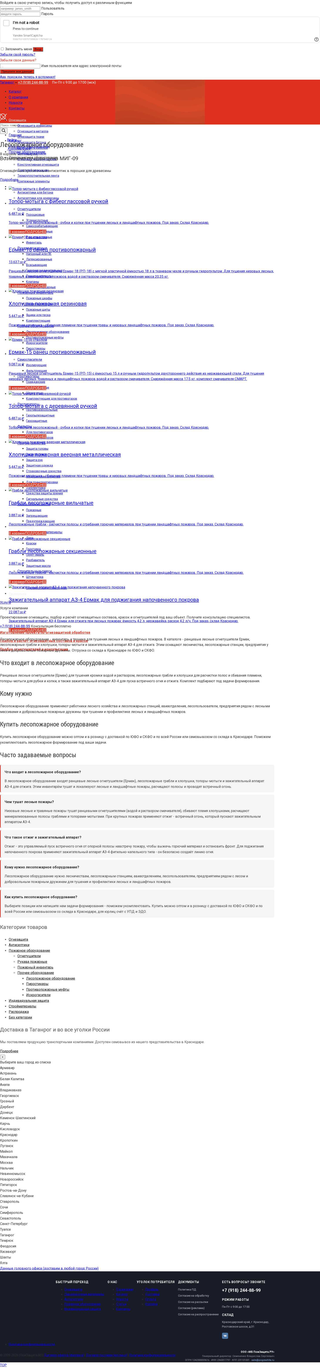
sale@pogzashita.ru (262, 1360)
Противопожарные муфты (47, 989)
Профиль (151, 1289)
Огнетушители (29, 956)
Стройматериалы (22, 1006)
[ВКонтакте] (225, 1336)
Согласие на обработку (193, 1295)
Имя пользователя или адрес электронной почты (81, 66)
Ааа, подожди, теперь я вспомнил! (28, 77)
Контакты (123, 1309)
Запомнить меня (18, 49)
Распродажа (19, 1012)
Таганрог (7, 82)
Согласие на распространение (198, 1314)
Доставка (152, 1294)
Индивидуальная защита (29, 1001)
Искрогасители (38, 995)
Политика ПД (187, 1289)
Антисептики (19, 945)
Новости (122, 1299)
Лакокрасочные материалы (84, 1294)
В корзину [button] (17, 232)
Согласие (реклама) (191, 1308)
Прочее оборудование (35, 973)
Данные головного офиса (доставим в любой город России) (49, 1268)
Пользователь (52, 8)
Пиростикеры (37, 984)
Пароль (47, 14)
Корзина (151, 1304)
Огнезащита (18, 939)
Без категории (20, 1017)
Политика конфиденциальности (32, 1344)
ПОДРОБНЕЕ (35, 232)
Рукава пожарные (32, 962)
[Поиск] (3, 131)
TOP (3, 1365)
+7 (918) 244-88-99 (33, 82)
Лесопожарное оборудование (50, 978)
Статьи (121, 1304)
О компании (124, 1289)
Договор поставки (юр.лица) (106, 1355)
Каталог (122, 1294)
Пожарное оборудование (29, 951)
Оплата (150, 1299)
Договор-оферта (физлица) (64, 1355)
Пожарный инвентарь (35, 967)
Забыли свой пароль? (17, 54)
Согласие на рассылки (193, 1302)
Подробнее (9, 180)
